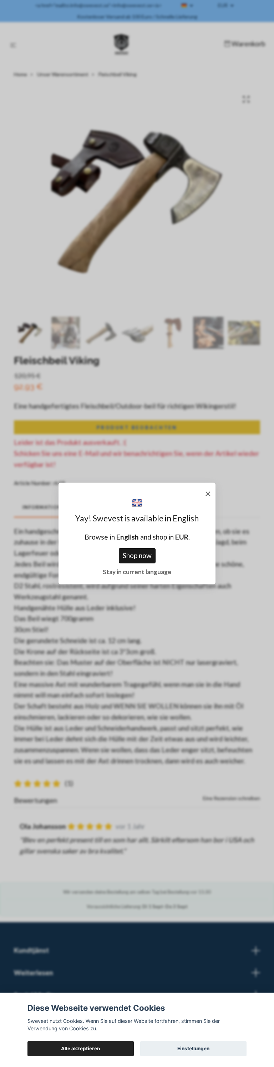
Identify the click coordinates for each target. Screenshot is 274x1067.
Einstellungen (193, 1048)
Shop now (137, 555)
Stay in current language (137, 571)
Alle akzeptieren (80, 1048)
